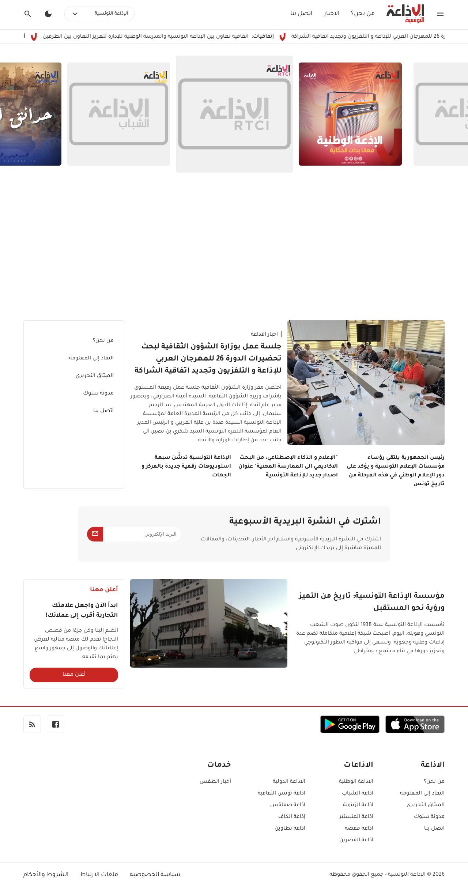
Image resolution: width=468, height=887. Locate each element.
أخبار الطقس (215, 782)
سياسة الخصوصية (155, 875)
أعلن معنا (74, 675)
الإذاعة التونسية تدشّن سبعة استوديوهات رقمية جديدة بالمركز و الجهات (186, 467)
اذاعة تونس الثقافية (281, 794)
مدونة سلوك (98, 394)
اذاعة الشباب (357, 794)
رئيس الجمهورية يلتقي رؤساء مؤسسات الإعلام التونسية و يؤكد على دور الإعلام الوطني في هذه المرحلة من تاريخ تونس (396, 471)
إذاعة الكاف (291, 817)
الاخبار (331, 14)
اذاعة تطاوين (290, 829)
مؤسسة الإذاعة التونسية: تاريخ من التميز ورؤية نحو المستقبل (372, 603)
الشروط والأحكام (45, 875)
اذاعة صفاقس (287, 805)
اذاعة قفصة (359, 829)
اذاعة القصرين (356, 840)
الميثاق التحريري (95, 376)
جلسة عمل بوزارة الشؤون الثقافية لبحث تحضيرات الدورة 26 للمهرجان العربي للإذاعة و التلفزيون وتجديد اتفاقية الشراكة (208, 359)
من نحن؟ (363, 14)
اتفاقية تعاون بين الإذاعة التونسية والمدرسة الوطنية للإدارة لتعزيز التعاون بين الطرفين (170, 37)
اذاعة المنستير (356, 817)
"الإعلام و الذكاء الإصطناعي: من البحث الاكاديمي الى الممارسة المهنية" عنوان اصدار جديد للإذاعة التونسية (288, 467)
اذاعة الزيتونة (358, 805)
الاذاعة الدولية (289, 782)
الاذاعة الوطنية (356, 782)
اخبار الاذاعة (264, 335)
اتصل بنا (301, 14)
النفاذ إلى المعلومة (91, 359)
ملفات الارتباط (99, 875)
